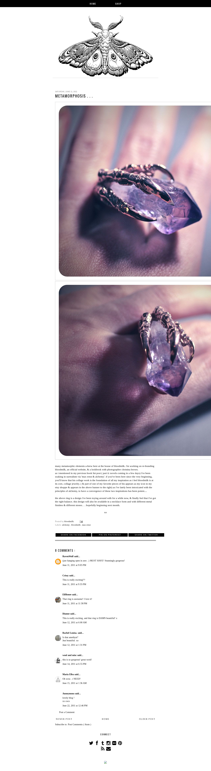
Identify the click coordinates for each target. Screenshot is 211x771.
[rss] (103, 749)
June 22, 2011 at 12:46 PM (74, 705)
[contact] (108, 749)
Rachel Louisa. (70, 633)
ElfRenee (67, 594)
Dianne (66, 614)
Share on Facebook (73, 535)
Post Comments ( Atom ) (79, 724)
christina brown (130, 469)
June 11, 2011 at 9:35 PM (74, 584)
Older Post (147, 719)
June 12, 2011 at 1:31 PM (74, 645)
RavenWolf (68, 556)
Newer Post (64, 719)
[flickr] (114, 744)
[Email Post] (81, 521)
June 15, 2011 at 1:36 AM (74, 683)
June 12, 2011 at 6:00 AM (74, 622)
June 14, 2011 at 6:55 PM (74, 664)
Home (93, 3)
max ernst (86, 525)
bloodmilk (119, 466)
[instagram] (109, 744)
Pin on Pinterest (110, 535)
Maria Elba (68, 674)
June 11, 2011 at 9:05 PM (74, 565)
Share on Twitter (146, 535)
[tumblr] (103, 744)
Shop (118, 3)
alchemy (66, 525)
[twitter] (91, 744)
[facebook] (97, 744)
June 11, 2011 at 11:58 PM (74, 603)
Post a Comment (67, 712)
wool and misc (69, 655)
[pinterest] (119, 744)
